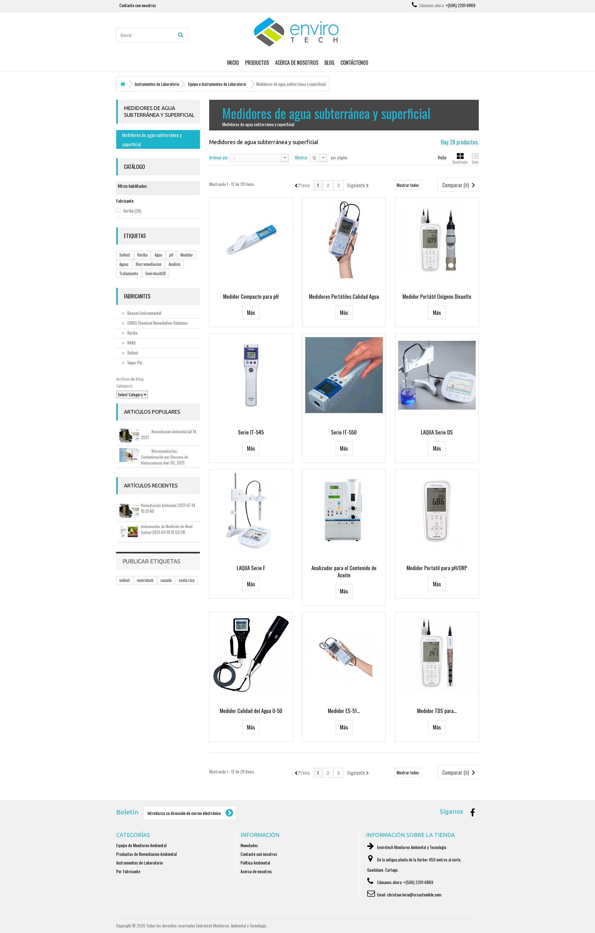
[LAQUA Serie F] (251, 511)
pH (171, 255)
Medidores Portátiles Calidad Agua (344, 296)
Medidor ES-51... (344, 710)
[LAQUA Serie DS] (437, 375)
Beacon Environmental (143, 313)
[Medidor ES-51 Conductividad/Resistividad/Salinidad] (344, 654)
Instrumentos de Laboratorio (139, 862)
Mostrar (301, 157)
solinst (124, 580)
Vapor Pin (134, 362)
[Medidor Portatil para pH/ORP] (437, 511)
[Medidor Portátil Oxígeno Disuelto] (437, 239)
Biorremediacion (148, 264)
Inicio (233, 62)
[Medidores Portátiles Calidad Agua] (344, 239)
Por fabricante (128, 871)
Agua (158, 255)
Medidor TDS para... (436, 710)
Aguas (124, 264)
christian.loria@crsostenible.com (414, 894)
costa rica (187, 580)
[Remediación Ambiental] (129, 435)
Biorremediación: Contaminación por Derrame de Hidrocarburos (164, 456)
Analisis (175, 264)
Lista (475, 162)
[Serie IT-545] (251, 375)
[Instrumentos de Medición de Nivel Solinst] (129, 532)
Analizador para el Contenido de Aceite (344, 571)
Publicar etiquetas (151, 561)
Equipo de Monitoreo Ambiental (141, 845)
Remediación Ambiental (169, 431)
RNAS (131, 343)
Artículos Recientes (151, 485)
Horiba (132, 211)
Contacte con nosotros (137, 5)
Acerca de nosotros (296, 62)
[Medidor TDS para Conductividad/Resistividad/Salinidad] (437, 654)
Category (124, 386)
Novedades (249, 845)
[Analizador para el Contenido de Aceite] (344, 511)
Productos (257, 62)
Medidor (186, 255)
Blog (329, 62)
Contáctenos (354, 62)
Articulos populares (152, 412)
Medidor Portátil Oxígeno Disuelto (437, 296)
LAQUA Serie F (251, 567)
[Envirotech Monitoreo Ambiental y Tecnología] (297, 32)
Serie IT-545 (251, 432)
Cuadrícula (460, 162)
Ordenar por (218, 157)
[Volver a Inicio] (123, 84)
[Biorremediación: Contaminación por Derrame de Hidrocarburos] (129, 455)
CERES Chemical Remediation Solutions (157, 323)
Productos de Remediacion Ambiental (146, 854)
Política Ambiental (255, 862)
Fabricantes (137, 296)
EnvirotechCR (155, 273)
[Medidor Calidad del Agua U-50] (251, 654)
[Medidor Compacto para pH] (251, 239)
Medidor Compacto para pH (251, 296)
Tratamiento (128, 273)
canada (166, 580)
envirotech (145, 580)
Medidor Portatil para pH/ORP (437, 567)
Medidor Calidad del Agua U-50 (251, 710)
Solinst (124, 255)
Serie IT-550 (344, 432)
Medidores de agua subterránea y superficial (152, 139)
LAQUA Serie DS (437, 432)
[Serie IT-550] (344, 375)
